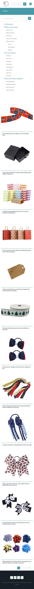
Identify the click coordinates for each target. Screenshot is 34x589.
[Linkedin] (22, 577)
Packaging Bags (10, 81)
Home (5, 11)
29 (29, 568)
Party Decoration (10, 87)
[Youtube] (15, 577)
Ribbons (10, 50)
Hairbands (8, 61)
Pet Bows (8, 55)
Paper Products (10, 90)
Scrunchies (9, 58)
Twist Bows (9, 64)
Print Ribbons (11, 47)
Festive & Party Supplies (13, 79)
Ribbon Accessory (11, 27)
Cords (9, 44)
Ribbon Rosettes (10, 32)
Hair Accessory (10, 53)
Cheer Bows (9, 70)
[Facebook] (11, 577)
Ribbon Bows (9, 30)
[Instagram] (18, 577)
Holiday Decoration (11, 84)
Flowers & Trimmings (11, 38)
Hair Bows (8, 75)
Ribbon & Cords (10, 41)
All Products (8, 24)
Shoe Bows (9, 35)
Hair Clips (8, 73)
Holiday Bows (9, 67)
